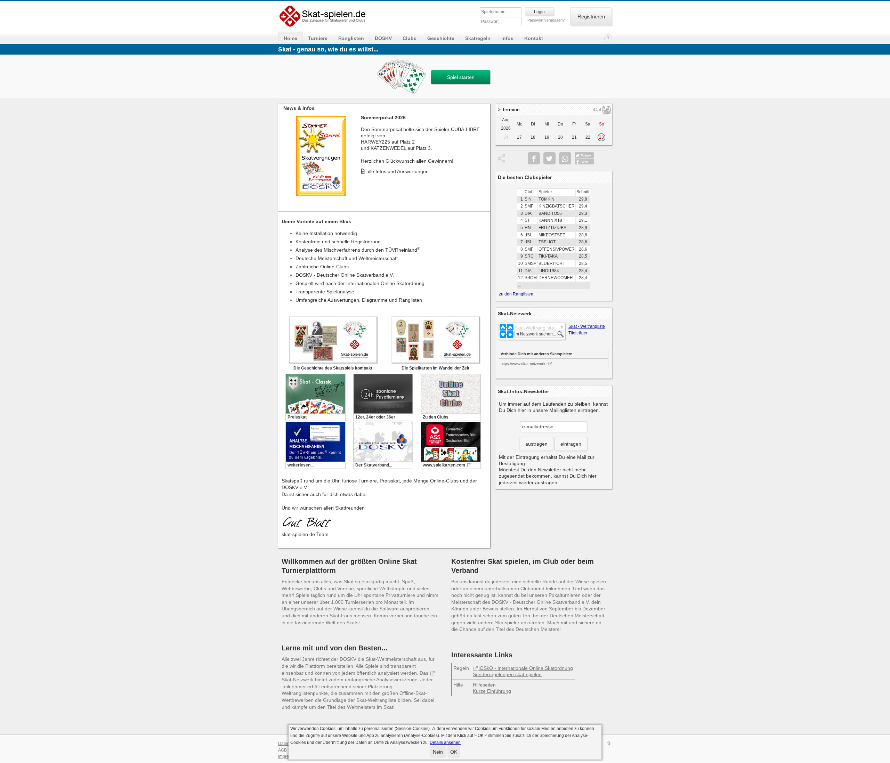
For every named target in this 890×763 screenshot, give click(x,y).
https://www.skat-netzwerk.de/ (526, 364)
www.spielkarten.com (444, 465)
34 (505, 137)
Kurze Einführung (492, 691)
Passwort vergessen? (546, 20)
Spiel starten (461, 77)
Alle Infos (376, 170)
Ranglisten (351, 38)
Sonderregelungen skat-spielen (507, 674)
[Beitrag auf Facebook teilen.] (534, 158)
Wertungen (378, 189)
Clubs (409, 38)
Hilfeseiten (484, 685)
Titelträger (578, 333)
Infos (507, 38)
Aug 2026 (506, 124)
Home (290, 38)
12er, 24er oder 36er (375, 417)
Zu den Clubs (435, 417)
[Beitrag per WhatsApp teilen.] (565, 158)
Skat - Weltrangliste (586, 326)
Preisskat (297, 417)
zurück (285, 151)
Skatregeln (478, 38)
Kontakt (533, 38)
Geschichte (440, 38)
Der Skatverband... (373, 465)
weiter (483, 151)
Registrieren (591, 16)
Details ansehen (445, 742)
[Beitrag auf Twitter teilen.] (549, 158)
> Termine (509, 109)
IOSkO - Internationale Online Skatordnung (525, 668)
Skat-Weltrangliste (534, 328)
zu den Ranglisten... (517, 294)
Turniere (317, 38)
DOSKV (383, 38)
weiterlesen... (301, 465)
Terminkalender (383, 179)
